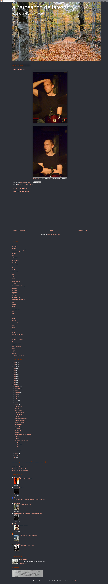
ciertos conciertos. (16, 281)
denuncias (14, 290)
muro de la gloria (16, 322)
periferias (14, 332)
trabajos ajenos (15, 344)
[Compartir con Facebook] (39, 182)
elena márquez (17, 498)
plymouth (17, 432)
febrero (17, 453)
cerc (13, 274)
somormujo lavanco (19, 412)
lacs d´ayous (17, 426)
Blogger (77, 580)
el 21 (13, 294)
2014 (15, 457)
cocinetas (14, 283)
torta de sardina (18, 444)
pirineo (13, 336)
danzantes (14, 288)
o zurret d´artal (15, 465)
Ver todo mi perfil (23, 563)
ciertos (13, 278)
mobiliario (14, 320)
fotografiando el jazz (19, 487)
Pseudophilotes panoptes (25, 504)
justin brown (17, 442)
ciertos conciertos (29, 184)
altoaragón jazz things (17, 251)
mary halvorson (18, 406)
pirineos (14, 337)
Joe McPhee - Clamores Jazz (26, 515)
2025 (15, 364)
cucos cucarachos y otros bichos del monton (22, 286)
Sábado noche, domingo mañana (27, 545)
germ (13, 302)
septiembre (17, 392)
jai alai (13, 306)
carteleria (14, 269)
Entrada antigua (82, 230)
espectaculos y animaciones (18, 299)
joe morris (17, 408)
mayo (16, 400)
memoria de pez (18, 534)
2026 (15, 362)
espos (13, 301)
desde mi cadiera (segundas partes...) (20, 470)
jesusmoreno (24, 559)
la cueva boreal (17, 477)
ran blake (17, 438)
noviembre (17, 388)
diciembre (17, 386)
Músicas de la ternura (24, 525)
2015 (15, 384)
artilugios (14, 258)
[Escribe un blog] (36, 182)
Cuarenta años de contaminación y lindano (29, 535)
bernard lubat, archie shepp (21, 418)
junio (16, 398)
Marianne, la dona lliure (25, 489)
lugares (13, 315)
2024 (15, 366)
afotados (14, 248)
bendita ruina (15, 264)
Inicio (51, 230)
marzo (16, 404)
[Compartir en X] (37, 182)
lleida (13, 313)
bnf (13, 265)
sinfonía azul (17, 523)
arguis (13, 255)
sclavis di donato (18, 424)
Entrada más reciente (19, 230)
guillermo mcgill (18, 428)
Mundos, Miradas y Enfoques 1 (26, 478)
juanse (13, 311)
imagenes (14, 304)
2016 (15, 382)
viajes (13, 351)
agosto (16, 394)
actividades (14, 246)
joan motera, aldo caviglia (20, 422)
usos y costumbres (16, 346)
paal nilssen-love (36, 178)
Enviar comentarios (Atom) (53, 234)
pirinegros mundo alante (17, 334)
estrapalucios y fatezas (17, 466)
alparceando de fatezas (41, 7)
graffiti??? (17, 416)
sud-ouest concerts (16, 343)
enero (16, 455)
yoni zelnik (17, 448)
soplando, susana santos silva (22, 440)
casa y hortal (15, 271)
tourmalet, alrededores (20, 420)
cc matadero (21, 184)
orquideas (14, 325)
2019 (15, 376)
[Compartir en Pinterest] (40, 182)
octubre (17, 390)
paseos (13, 327)
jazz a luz (14, 308)
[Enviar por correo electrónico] (34, 182)
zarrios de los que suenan (18, 355)
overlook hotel (17, 544)
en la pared (14, 295)
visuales (14, 353)
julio (16, 396)
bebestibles (14, 262)
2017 (15, 380)
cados (13, 267)
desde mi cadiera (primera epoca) (19, 468)
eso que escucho (16, 297)
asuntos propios (15, 260)
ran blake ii (17, 436)
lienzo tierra (17, 503)
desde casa (14, 292)
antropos (14, 253)
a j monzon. (14, 244)
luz (12, 316)
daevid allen (17, 446)
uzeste (13, 348)
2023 (15, 368)
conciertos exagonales (17, 285)
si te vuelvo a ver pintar (17, 339)
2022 (15, 370)
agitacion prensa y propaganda (19, 250)
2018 (15, 378)
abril (16, 402)
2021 (15, 372)
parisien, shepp (18, 414)
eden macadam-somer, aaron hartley (23, 434)
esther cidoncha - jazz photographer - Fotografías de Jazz (28, 513)
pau (13, 329)
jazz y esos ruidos (16, 309)
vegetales (14, 350)
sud (13, 341)
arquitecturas (15, 257)
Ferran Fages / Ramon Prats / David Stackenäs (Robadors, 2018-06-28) (29, 499)
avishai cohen (18, 450)
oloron (13, 323)
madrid (13, 318)
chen (13, 276)
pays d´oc (14, 330)
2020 (15, 374)
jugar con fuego (18, 410)
